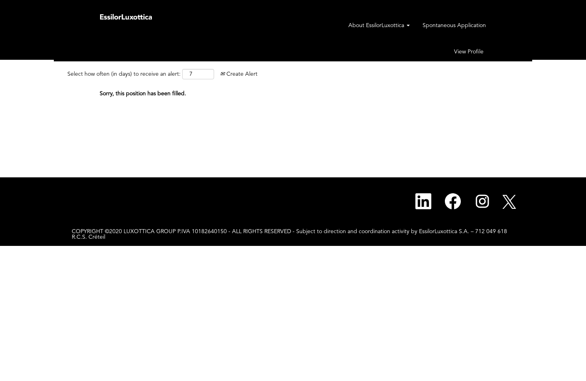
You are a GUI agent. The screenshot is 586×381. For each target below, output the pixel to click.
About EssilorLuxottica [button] (377, 25)
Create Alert (241, 74)
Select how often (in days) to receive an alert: (124, 74)
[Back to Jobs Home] (126, 16)
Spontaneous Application (454, 25)
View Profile (469, 52)
